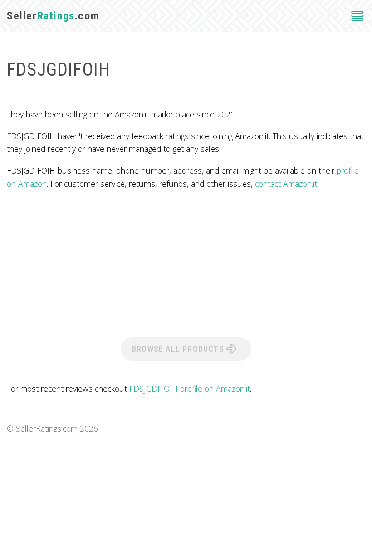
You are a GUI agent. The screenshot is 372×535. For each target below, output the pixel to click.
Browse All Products (179, 349)
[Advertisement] (186, 262)
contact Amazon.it (286, 183)
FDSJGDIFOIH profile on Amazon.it (189, 388)
